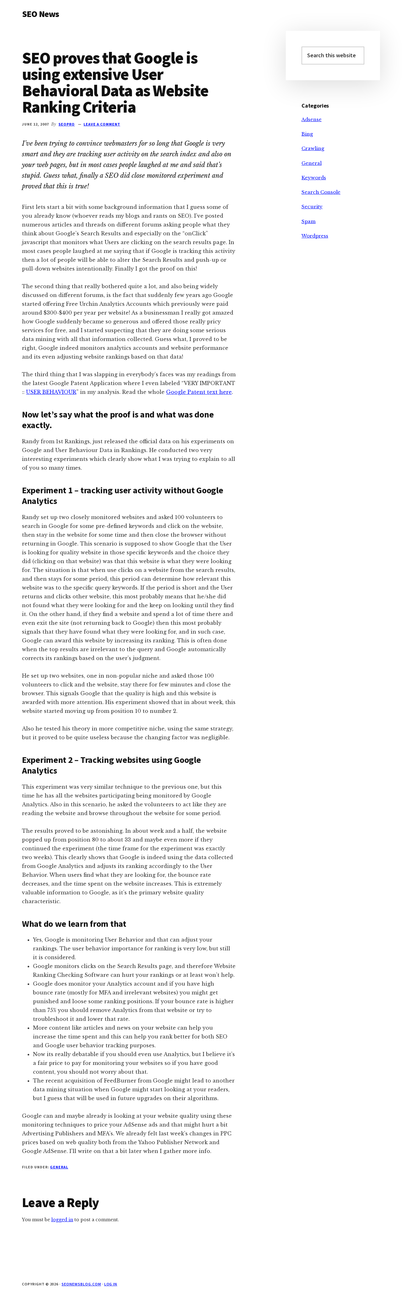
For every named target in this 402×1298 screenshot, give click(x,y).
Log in (110, 1284)
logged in (62, 1219)
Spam (309, 221)
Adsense (312, 119)
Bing (307, 134)
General (59, 1167)
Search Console (321, 192)
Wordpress (315, 236)
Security (312, 207)
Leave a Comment (102, 124)
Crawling (313, 148)
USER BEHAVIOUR (51, 392)
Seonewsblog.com (81, 1284)
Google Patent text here (199, 392)
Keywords (314, 178)
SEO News (40, 14)
